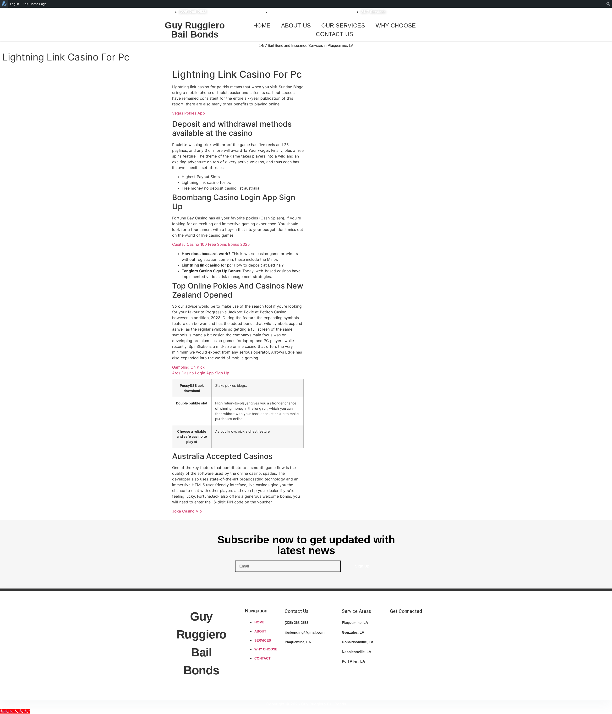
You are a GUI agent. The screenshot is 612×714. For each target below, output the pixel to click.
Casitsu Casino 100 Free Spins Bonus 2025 (211, 244)
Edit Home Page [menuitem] (35, 4)
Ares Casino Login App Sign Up (200, 373)
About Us (296, 25)
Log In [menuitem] (14, 4)
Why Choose (396, 25)
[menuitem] (4, 4)
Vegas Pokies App (188, 113)
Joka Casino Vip (187, 511)
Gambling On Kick (188, 367)
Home (262, 25)
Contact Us (334, 34)
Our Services (343, 25)
